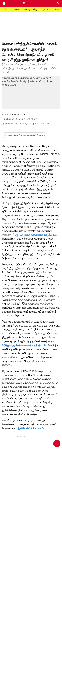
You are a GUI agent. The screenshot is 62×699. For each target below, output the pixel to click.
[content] (47, 345)
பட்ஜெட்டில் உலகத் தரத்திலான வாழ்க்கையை (35, 234)
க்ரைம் (57, 9)
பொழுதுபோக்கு (30, 9)
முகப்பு (6, 9)
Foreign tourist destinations (14, 436)
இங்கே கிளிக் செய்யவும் (31, 428)
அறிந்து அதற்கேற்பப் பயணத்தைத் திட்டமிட (24, 345)
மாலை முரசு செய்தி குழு (13, 113)
